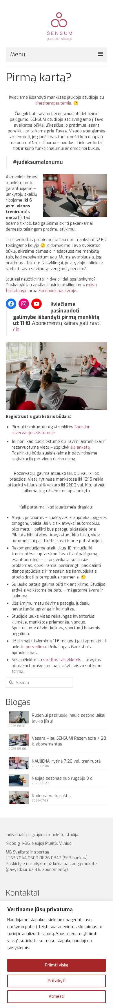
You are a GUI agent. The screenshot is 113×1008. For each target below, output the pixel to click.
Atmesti (56, 996)
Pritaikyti (56, 981)
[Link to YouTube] (36, 304)
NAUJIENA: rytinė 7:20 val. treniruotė (66, 761)
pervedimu (36, 647)
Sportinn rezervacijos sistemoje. (51, 430)
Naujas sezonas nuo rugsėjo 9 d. (62, 778)
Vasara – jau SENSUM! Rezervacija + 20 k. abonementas (69, 741)
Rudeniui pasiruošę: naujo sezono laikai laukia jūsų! (68, 718)
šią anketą (80, 447)
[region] (56, 954)
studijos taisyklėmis (62, 660)
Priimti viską (56, 965)
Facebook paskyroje (57, 291)
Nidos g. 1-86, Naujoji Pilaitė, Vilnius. (40, 843)
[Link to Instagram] (24, 304)
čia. (16, 329)
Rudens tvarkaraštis (51, 796)
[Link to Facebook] (11, 304)
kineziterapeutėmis (53, 103)
